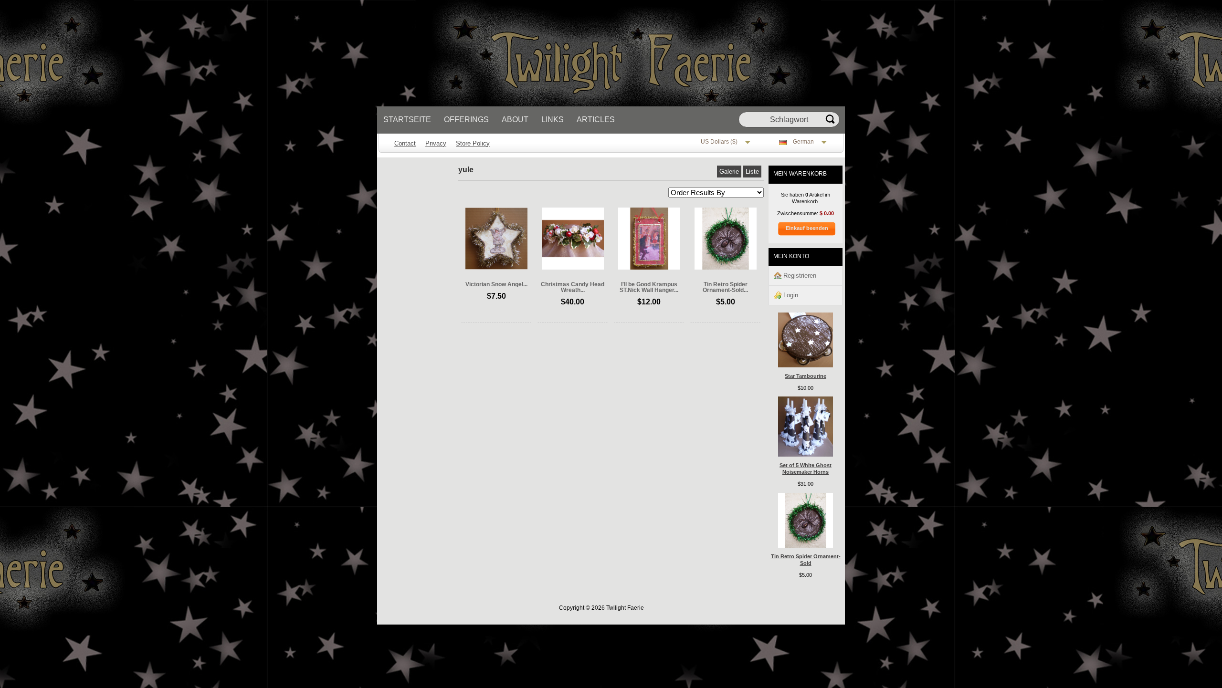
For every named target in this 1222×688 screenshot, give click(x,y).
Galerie (729, 171)
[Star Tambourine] (805, 365)
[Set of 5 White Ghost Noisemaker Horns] (805, 455)
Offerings (466, 119)
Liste (752, 171)
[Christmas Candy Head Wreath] (573, 267)
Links (552, 119)
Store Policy (473, 143)
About (515, 119)
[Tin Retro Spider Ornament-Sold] (726, 267)
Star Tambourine (805, 376)
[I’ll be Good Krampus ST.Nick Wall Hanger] (649, 267)
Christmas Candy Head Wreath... (572, 287)
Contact (405, 143)
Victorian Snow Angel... (496, 284)
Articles (596, 119)
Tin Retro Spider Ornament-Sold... (725, 287)
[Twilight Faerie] (603, 104)
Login (789, 295)
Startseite (407, 119)
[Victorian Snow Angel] (496, 267)
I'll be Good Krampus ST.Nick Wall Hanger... (649, 287)
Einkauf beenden (807, 228)
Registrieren (798, 275)
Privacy (435, 143)
